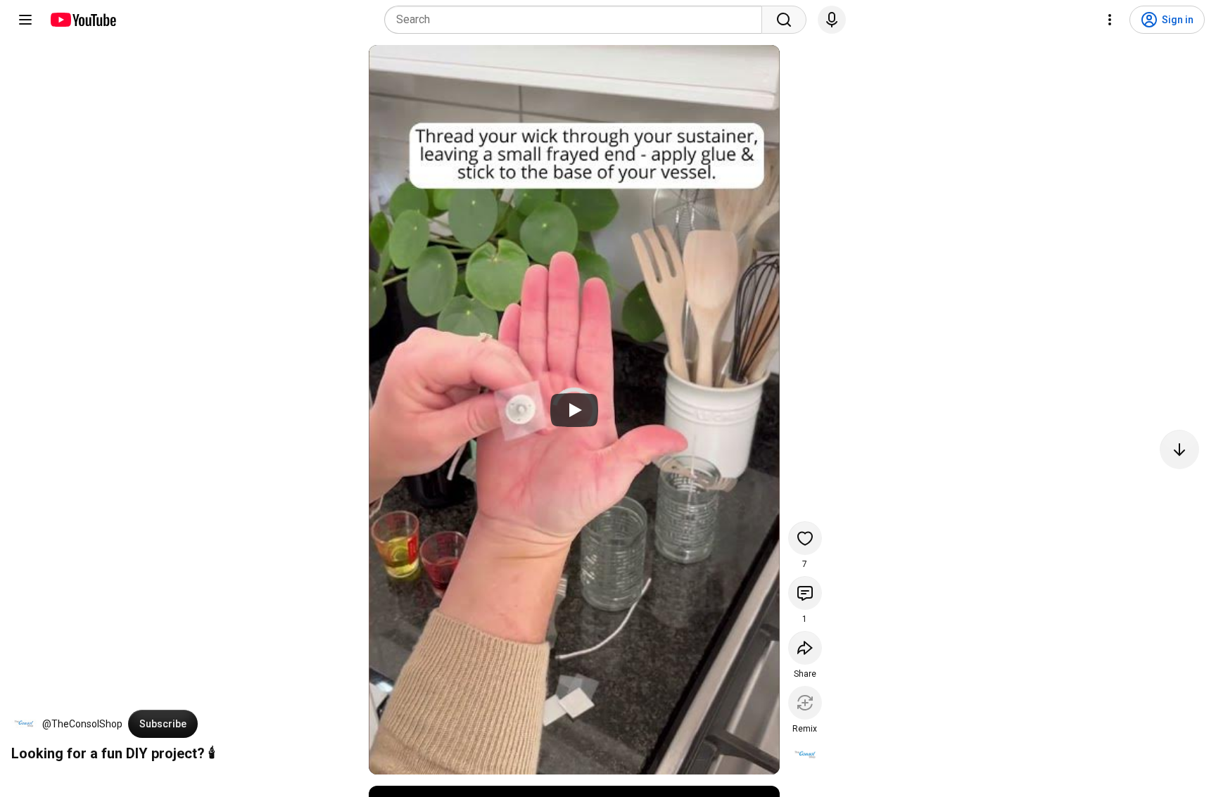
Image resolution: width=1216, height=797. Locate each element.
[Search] (783, 20)
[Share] (805, 648)
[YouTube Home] (82, 19)
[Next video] (1179, 449)
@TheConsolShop (82, 723)
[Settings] (1109, 19)
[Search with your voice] (832, 20)
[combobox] (577, 19)
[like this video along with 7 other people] (805, 538)
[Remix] (805, 703)
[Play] (574, 410)
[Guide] (25, 19)
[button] (24, 724)
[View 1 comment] (805, 593)
